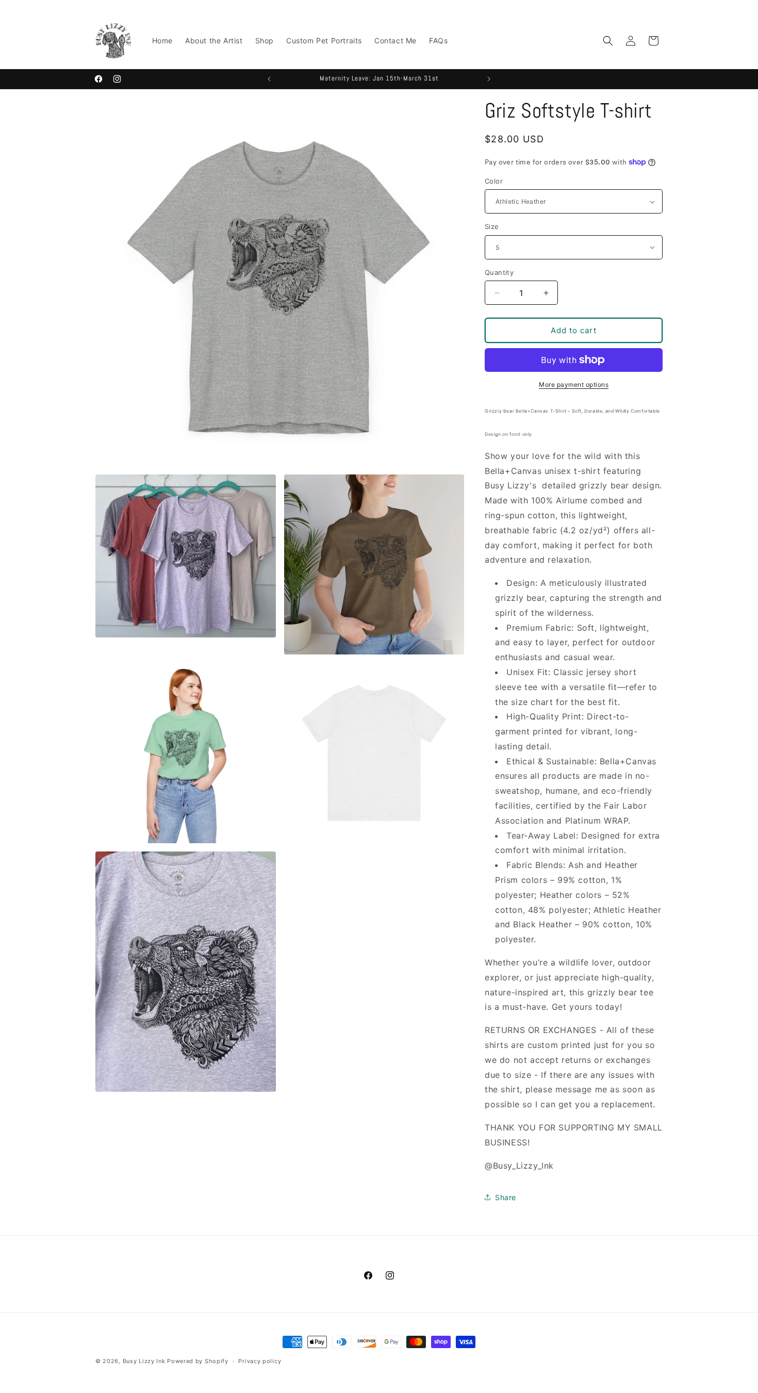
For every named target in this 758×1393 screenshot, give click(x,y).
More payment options (573, 384)
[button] (608, 40)
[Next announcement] (488, 79)
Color (494, 181)
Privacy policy (259, 1360)
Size (492, 226)
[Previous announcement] (269, 79)
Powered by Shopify (197, 1361)
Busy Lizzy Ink (144, 1361)
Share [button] (505, 1197)
